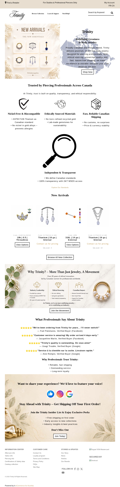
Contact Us (37, 453)
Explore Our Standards (60, 187)
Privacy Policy (38, 461)
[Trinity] (17, 15)
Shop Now (87, 72)
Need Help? (66, 13)
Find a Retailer (12, 3)
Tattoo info (9, 456)
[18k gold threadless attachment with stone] (22, 216)
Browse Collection (38, 13)
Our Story (64, 453)
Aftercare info (10, 453)
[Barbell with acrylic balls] (73, 216)
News (63, 456)
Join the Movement (60, 310)
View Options (22, 245)
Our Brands (65, 461)
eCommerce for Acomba (25, 486)
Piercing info (9, 459)
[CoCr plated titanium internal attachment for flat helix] (47, 216)
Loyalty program (39, 456)
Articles (64, 459)
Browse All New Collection (60, 257)
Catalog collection (11, 464)
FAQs (35, 464)
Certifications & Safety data (15, 461)
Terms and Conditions (41, 459)
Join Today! (60, 436)
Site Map (36, 467)
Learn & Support (53, 13)
